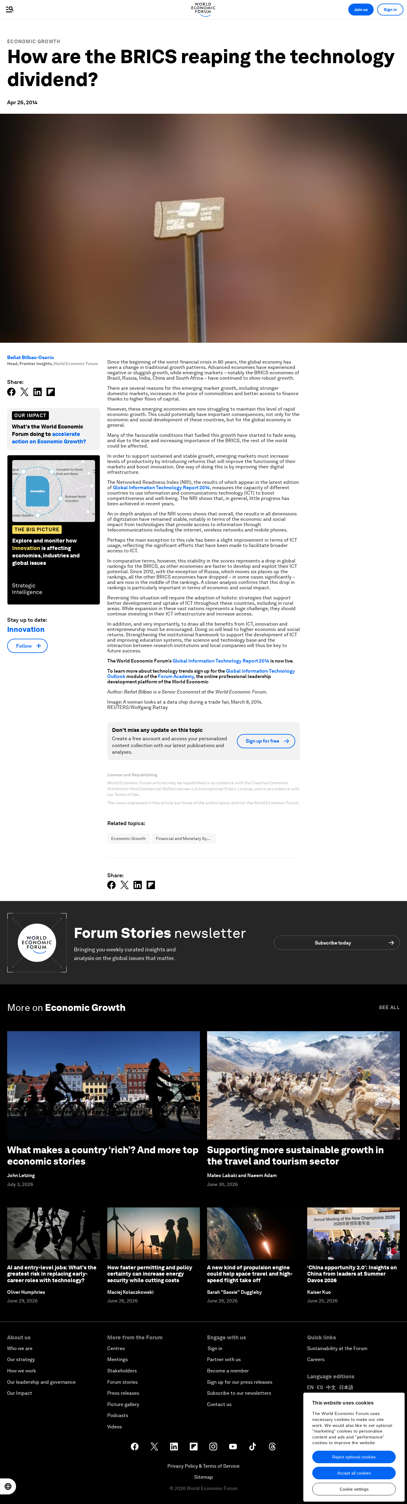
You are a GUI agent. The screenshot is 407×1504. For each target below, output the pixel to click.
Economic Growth (33, 41)
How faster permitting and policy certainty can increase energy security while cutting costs (149, 1273)
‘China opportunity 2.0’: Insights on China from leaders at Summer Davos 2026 (352, 1273)
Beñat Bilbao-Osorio (30, 357)
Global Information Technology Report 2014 (161, 487)
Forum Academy (176, 676)
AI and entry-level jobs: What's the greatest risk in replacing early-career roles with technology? (52, 1273)
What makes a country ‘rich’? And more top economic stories (102, 1155)
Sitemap (203, 1477)
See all (389, 1007)
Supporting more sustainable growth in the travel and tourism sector (295, 1155)
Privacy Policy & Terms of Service (203, 1466)
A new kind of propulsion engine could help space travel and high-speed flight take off (250, 1273)
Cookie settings (354, 1489)
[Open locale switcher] (8, 1486)
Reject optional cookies (354, 1457)
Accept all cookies (354, 1473)
